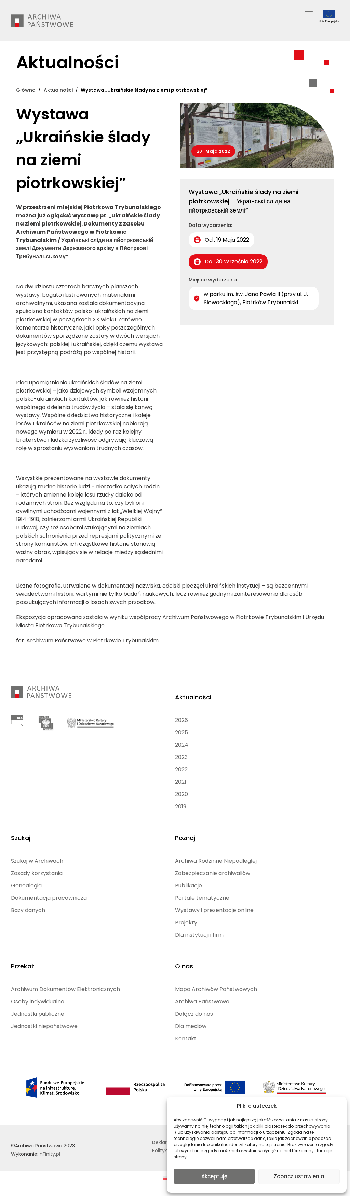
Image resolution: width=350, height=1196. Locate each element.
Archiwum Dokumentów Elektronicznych (65, 989)
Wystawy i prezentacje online (214, 910)
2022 (181, 769)
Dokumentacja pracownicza (49, 898)
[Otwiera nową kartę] (17, 720)
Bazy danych (28, 910)
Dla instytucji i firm (199, 935)
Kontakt (186, 1038)
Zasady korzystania (37, 873)
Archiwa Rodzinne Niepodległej (216, 861)
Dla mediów (190, 1026)
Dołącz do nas (194, 1014)
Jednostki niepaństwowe (44, 1026)
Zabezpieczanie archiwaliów (212, 873)
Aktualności (193, 697)
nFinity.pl (50, 1153)
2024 (181, 745)
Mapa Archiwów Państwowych (216, 989)
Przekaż (22, 966)
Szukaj (20, 838)
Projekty (186, 922)
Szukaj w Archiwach (37, 861)
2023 (181, 757)
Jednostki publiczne (37, 1014)
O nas (184, 966)
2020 (181, 794)
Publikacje (188, 885)
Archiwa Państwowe (202, 1001)
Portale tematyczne (202, 898)
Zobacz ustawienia (299, 1176)
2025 (181, 732)
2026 (181, 720)
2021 (180, 782)
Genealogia (26, 885)
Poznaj (185, 838)
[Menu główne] (308, 13)
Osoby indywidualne (37, 1001)
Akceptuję (214, 1176)
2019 (180, 806)
